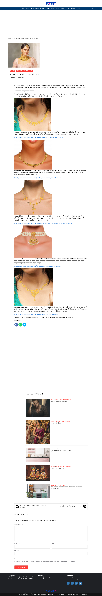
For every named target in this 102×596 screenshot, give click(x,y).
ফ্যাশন (27, 9)
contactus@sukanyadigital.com (46, 577)
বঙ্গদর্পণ (67, 9)
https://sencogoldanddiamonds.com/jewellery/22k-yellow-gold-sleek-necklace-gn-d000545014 (43, 223)
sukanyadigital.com (72, 577)
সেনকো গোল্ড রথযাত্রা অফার (57, 468)
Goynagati (19, 70)
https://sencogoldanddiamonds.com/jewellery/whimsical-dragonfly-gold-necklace (38, 137)
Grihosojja (54, 485)
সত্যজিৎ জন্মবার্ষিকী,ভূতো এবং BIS (70, 506)
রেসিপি (52, 9)
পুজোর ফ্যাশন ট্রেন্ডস (56, 423)
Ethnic (52, 421)
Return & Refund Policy (82, 594)
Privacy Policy (50, 594)
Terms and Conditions (40, 594)
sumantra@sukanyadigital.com (46, 578)
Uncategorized (65, 421)
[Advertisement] (51, 22)
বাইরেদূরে (73, 9)
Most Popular (28, 70)
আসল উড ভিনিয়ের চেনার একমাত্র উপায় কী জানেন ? (33, 507)
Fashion (12, 70)
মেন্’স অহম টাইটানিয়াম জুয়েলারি (59, 401)
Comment (18, 525)
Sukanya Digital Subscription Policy (65, 594)
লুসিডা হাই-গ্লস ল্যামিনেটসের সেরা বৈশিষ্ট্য (61, 451)
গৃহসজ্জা (58, 9)
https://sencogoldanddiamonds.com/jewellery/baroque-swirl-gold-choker (36, 314)
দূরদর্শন (48, 9)
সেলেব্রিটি (42, 9)
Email (54, 544)
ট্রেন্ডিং (78, 9)
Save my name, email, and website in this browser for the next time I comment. (45, 562)
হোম (23, 9)
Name (17, 544)
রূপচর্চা (32, 9)
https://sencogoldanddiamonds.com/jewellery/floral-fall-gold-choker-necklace (37, 266)
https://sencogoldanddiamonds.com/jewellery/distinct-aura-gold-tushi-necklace (38, 178)
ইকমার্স (37, 9)
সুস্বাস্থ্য (62, 9)
